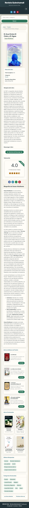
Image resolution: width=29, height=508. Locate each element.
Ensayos (20, 429)
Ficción (9, 27)
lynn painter (7, 463)
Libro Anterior (9, 496)
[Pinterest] (17, 12)
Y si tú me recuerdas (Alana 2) (16, 383)
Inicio (4, 27)
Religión (16, 482)
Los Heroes (13, 354)
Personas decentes (8, 429)
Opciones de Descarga (14, 152)
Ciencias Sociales (8, 491)
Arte (16, 488)
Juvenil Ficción (8, 482)
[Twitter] (11, 12)
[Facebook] (14, 12)
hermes (6, 461)
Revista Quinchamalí (14, 2)
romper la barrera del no (10, 469)
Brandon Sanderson (15, 461)
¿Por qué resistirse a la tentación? (15, 398)
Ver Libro (21, 363)
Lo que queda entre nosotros (8, 450)
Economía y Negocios (9, 485)
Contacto (15, 505)
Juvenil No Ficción (8, 488)
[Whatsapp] (16, 182)
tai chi (13, 463)
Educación (12, 479)
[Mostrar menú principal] (26, 9)
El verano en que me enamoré (20, 450)
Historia (19, 485)
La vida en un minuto (16, 369)
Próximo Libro (19, 496)
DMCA (20, 505)
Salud (21, 488)
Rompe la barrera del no (10, 466)
